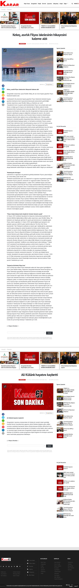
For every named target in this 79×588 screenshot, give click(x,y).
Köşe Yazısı (27, 3)
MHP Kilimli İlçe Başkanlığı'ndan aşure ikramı (68, 179)
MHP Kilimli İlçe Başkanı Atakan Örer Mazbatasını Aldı (69, 78)
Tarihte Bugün (57, 571)
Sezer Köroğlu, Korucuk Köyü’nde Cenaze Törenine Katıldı (68, 85)
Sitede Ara (70, 562)
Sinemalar (56, 573)
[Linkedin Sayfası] (12, 566)
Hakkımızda (3, 572)
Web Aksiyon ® (75, 586)
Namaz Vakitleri (57, 566)
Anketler (70, 564)
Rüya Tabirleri (71, 568)
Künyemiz (31, 572)
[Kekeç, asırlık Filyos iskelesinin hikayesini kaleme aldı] (27, 64)
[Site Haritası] (18, 566)
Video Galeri (32, 563)
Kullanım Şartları (16, 572)
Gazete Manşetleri (58, 579)
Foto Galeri (32, 560)
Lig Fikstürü (56, 569)
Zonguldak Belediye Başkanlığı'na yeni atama (68, 72)
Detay (68, 585)
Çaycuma (49, 3)
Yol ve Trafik (57, 564)
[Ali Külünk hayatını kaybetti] (27, 396)
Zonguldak (34, 3)
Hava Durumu (57, 562)
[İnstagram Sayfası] (7, 566)
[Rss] (15, 566)
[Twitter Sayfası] (4, 566)
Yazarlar (31, 566)
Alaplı (61, 3)
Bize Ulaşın (31, 575)
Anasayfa (3, 9)
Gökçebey (55, 3)
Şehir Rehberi (57, 577)
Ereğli (39, 3)
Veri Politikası (4, 575)
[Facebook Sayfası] (1, 566)
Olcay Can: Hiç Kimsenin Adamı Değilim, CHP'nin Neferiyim (69, 152)
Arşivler (31, 569)
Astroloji (70, 569)
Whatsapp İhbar (16, 573)
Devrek (44, 3)
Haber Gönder (16, 575)
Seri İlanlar (56, 575)
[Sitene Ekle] (20, 566)
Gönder (49, 333)
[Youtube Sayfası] (9, 566)
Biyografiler (70, 566)
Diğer (65, 3)
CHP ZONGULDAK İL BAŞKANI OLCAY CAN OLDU (68, 158)
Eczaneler (56, 568)
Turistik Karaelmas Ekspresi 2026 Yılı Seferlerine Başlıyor (68, 99)
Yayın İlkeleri (3, 573)
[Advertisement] (66, 115)
